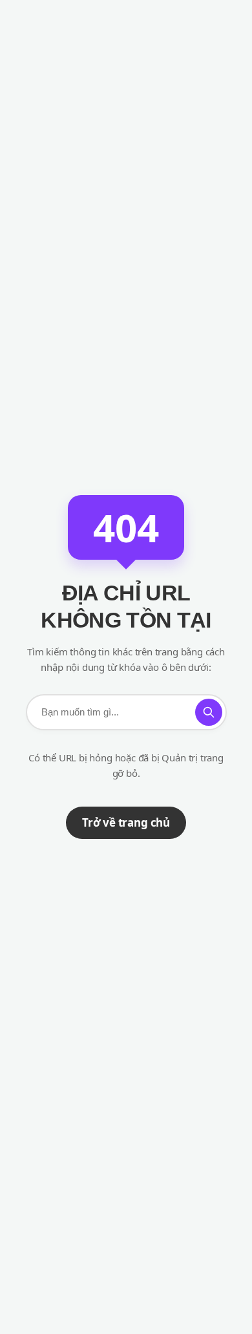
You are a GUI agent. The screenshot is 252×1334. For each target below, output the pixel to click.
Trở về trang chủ (126, 822)
